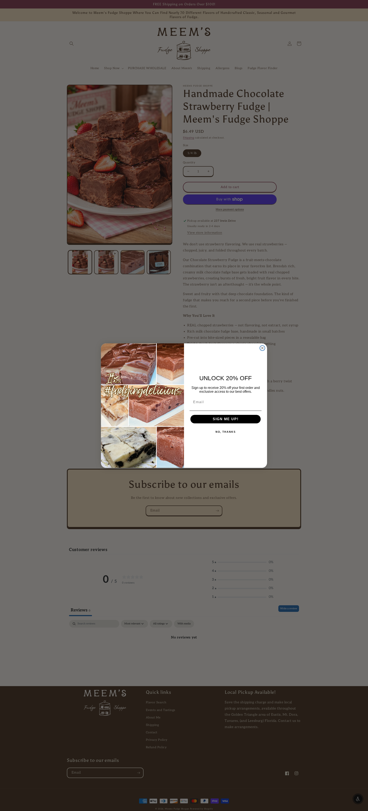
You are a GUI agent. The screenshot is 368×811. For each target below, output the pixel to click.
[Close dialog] (262, 348)
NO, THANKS (226, 431)
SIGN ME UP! (226, 419)
